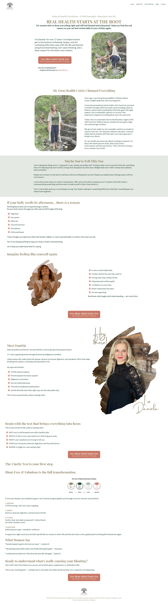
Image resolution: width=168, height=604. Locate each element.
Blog (157, 4)
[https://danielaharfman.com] (17, 6)
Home (132, 4)
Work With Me (149, 4)
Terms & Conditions (83, 600)
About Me (139, 4)
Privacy (75, 600)
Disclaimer (92, 600)
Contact (163, 4)
